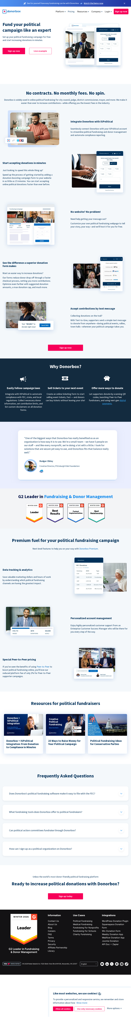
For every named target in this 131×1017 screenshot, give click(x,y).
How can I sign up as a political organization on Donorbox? (40, 848)
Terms (51, 937)
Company (96, 11)
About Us (52, 924)
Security (52, 944)
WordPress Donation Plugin (115, 921)
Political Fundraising (82, 921)
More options (113, 1008)
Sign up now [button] (121, 11)
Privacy (51, 941)
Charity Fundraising (82, 934)
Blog (50, 927)
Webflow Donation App (113, 937)
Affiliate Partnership (57, 947)
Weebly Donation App (112, 934)
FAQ (50, 934)
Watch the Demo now (93, 3)
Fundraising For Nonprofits (86, 927)
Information (54, 915)
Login (107, 11)
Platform (60, 11)
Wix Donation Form (111, 931)
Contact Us (53, 921)
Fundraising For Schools (84, 931)
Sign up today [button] (65, 896)
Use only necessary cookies (89, 1009)
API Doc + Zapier (110, 944)
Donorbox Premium (88, 548)
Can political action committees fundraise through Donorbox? (42, 830)
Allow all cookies (63, 1009)
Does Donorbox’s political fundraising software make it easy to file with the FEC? (52, 793)
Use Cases (79, 915)
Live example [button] (40, 50)
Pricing (71, 11)
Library (51, 951)
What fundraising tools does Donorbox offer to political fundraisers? (45, 811)
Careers (51, 931)
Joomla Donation (110, 941)
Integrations (109, 915)
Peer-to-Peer (43, 666)
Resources (82, 11)
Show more (81, 1002)
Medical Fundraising (82, 924)
